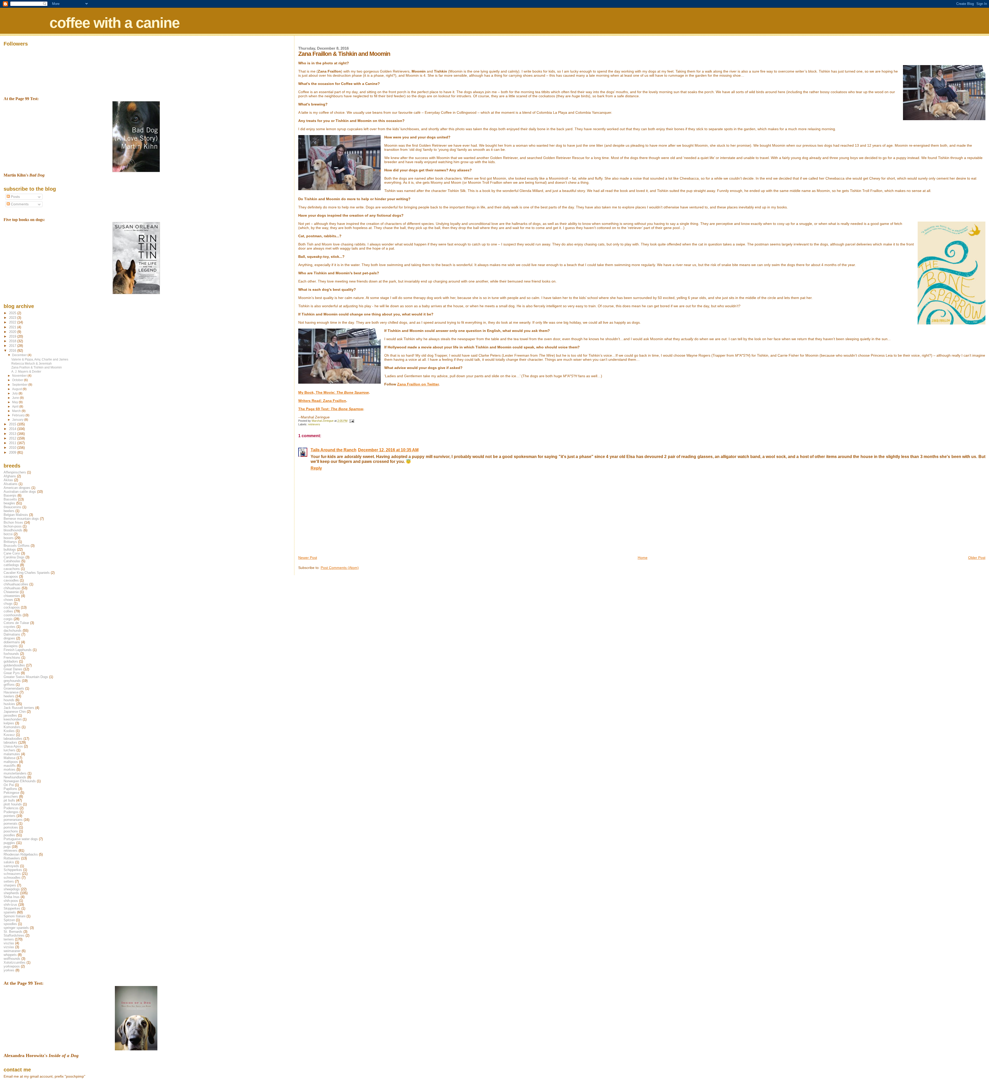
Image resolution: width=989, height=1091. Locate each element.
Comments (19, 204)
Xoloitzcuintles (14, 962)
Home (642, 558)
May (15, 402)
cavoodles (11, 580)
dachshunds (13, 630)
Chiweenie (11, 592)
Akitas (8, 480)
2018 (13, 341)
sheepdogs (12, 889)
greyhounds (12, 681)
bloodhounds (13, 530)
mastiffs (10, 766)
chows (8, 600)
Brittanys (10, 542)
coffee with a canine (114, 22)
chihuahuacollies (16, 584)
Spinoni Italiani (14, 916)
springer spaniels (16, 928)
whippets (10, 955)
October (18, 380)
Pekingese (11, 793)
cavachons (12, 569)
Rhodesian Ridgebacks (21, 854)
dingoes (9, 638)
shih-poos (11, 901)
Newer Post (307, 558)
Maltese (9, 758)
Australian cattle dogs (20, 492)
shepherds (11, 893)
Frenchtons (12, 657)
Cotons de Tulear (16, 623)
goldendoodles (14, 665)
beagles (9, 503)
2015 (13, 424)
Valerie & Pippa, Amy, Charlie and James (39, 359)
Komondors (12, 727)
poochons (11, 831)
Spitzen (9, 920)
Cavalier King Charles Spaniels (27, 573)
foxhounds (11, 654)
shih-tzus (10, 905)
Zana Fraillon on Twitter (418, 384)
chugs (8, 603)
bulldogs (10, 549)
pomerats (11, 823)
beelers (9, 511)
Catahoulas (12, 561)
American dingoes (17, 488)
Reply (316, 468)
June (16, 398)
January (18, 419)
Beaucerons (12, 507)
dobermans (12, 642)
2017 (13, 346)
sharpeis (10, 885)
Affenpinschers (15, 472)
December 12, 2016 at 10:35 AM (388, 450)
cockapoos (12, 607)
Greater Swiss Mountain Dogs (26, 677)
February (18, 415)
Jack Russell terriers (19, 708)
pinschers (11, 796)
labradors (10, 742)
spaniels (10, 912)
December (20, 355)
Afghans (10, 476)
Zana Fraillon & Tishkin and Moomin (36, 367)
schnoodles (12, 877)
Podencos (11, 808)
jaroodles (10, 715)
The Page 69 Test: (330, 409)
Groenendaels (14, 688)
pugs (7, 847)
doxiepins (11, 646)
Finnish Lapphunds (18, 650)
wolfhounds (12, 959)
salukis (9, 862)
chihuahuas (12, 588)
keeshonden (13, 719)
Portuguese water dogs (21, 839)
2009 (13, 452)
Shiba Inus (12, 897)
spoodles (10, 924)
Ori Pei (9, 785)
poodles (9, 835)
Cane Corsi (12, 553)
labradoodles (13, 739)
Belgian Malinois (16, 515)
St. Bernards (13, 932)
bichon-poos (13, 526)
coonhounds (13, 615)
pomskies (11, 827)
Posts (15, 197)
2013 (13, 434)
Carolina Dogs (14, 557)
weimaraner (12, 951)
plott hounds (13, 804)
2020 (13, 332)
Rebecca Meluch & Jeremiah (31, 363)
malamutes (12, 754)
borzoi (8, 534)
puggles (9, 843)
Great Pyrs (12, 673)
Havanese (11, 692)
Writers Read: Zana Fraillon (322, 401)
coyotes (9, 627)
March (17, 411)
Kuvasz (9, 735)
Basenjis (10, 495)
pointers (9, 816)
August (17, 389)
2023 (13, 318)
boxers (9, 538)
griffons (9, 685)
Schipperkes (13, 870)
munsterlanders (15, 773)
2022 (13, 322)
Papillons (10, 789)
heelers (9, 696)
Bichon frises (13, 522)
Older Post (976, 558)
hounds (9, 700)
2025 (13, 313)
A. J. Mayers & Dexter (26, 371)
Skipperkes (12, 908)
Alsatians (11, 484)
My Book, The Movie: (333, 392)
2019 (13, 336)
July (15, 393)
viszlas (9, 943)
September (20, 384)
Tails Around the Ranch (333, 450)
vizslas (9, 947)
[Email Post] (351, 420)
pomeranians (13, 820)
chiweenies (12, 596)
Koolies (9, 731)
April (15, 406)
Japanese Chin (15, 712)
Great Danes (13, 669)
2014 (13, 429)
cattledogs (11, 565)
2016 (13, 351)
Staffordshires (14, 935)
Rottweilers (12, 858)
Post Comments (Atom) (340, 568)
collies (8, 611)
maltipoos (11, 762)
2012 (13, 438)
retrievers (314, 424)
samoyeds (11, 866)
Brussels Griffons (17, 546)
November (20, 375)
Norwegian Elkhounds (20, 781)
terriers (9, 939)
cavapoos (11, 576)
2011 (13, 443)
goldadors (11, 661)
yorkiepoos (12, 966)
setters (9, 881)
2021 (13, 327)
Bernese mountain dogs (21, 519)
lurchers (9, 750)
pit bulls (9, 800)
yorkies (9, 970)
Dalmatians (12, 634)
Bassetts (10, 499)
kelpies (9, 723)
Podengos (11, 812)
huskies (9, 704)
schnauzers (12, 874)
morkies (9, 769)
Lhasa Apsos (13, 746)
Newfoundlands (15, 777)
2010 (13, 448)
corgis (8, 619)
